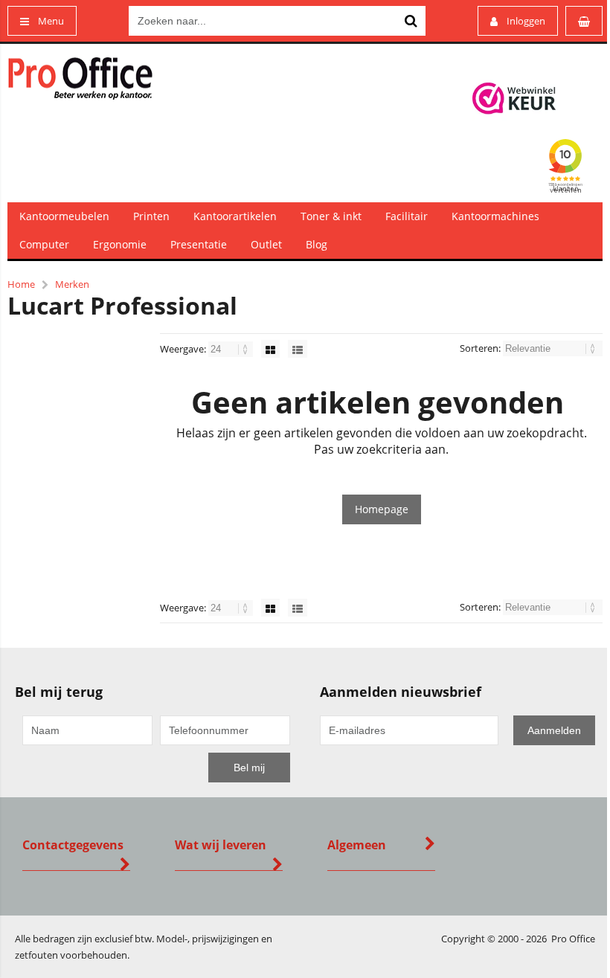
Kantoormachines (495, 216)
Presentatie (198, 244)
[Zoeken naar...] (411, 21)
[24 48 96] (231, 349)
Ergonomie (120, 244)
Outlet (266, 244)
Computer (44, 244)
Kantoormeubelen (64, 216)
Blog (316, 244)
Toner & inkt (331, 216)
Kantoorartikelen (235, 216)
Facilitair (406, 216)
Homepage (381, 509)
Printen (151, 216)
